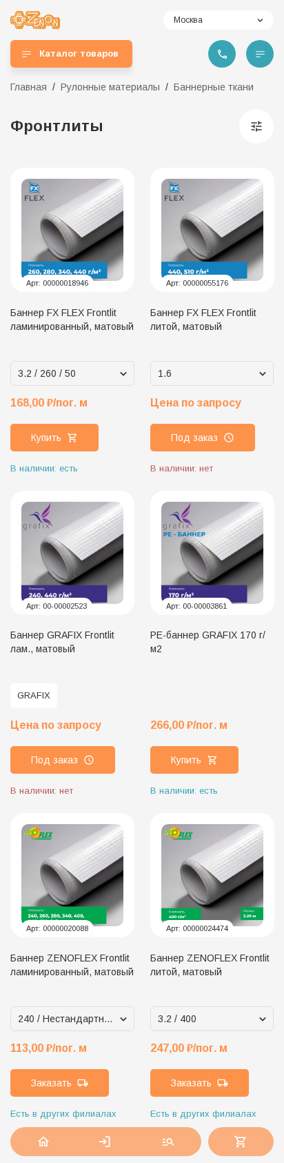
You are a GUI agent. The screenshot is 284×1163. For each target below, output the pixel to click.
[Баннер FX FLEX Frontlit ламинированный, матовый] (72, 230)
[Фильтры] (256, 126)
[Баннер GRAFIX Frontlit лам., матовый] (72, 553)
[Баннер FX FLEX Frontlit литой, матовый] (212, 230)
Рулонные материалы (110, 86)
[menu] (260, 54)
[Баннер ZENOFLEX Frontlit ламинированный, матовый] (72, 875)
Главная (28, 86)
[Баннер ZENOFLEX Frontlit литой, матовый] (212, 875)
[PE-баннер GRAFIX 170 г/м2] (212, 553)
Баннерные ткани (214, 86)
